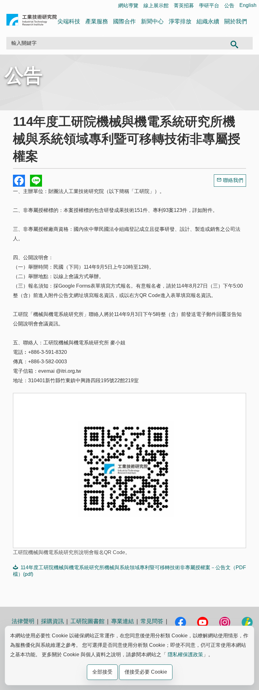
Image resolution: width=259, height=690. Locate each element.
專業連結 (122, 621)
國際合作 (124, 21)
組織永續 (207, 21)
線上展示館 (156, 5)
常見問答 (152, 621)
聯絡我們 (233, 180)
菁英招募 (184, 5)
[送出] (234, 43)
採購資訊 (52, 621)
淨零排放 (180, 21)
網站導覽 (128, 5)
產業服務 (96, 21)
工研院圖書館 (87, 621)
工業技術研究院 (31, 21)
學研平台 (209, 5)
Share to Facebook (19, 181)
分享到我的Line (36, 181)
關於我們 (235, 21)
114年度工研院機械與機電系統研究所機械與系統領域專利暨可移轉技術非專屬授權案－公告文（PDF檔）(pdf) (129, 571)
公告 (229, 5)
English (247, 5)
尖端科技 (68, 21)
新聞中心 (152, 21)
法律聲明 (23, 621)
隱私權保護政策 (185, 654)
